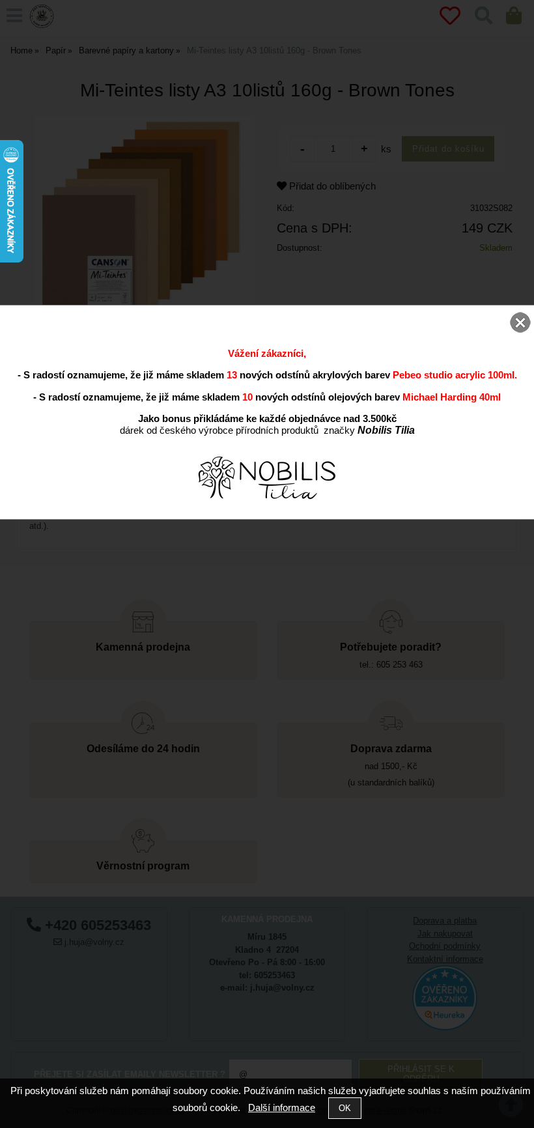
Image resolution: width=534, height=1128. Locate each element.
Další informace (281, 1107)
